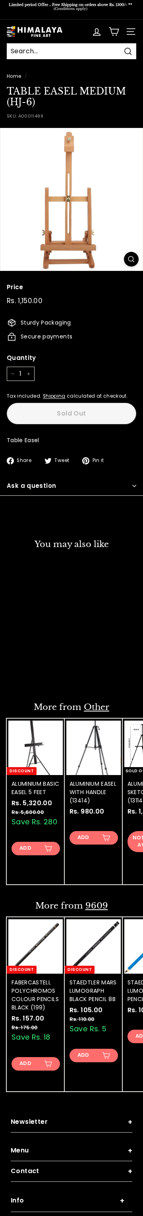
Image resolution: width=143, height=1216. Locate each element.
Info (67, 1201)
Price (15, 287)
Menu (71, 1151)
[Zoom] (131, 259)
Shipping (54, 396)
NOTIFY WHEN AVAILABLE (36, 670)
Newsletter (71, 1122)
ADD (25, 848)
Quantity (21, 358)
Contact (71, 1171)
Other (96, 707)
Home (14, 76)
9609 (96, 906)
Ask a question (31, 485)
